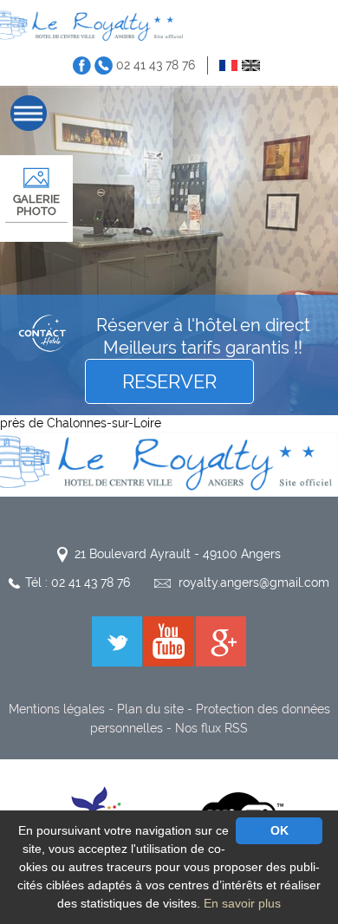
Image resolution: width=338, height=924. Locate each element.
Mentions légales (57, 709)
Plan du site (150, 709)
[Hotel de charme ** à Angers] (93, 25)
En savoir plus (242, 903)
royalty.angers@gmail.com (254, 582)
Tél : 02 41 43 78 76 (77, 582)
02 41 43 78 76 (155, 65)
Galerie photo (36, 205)
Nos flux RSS (211, 728)
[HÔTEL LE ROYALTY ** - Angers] (169, 463)
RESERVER (169, 381)
